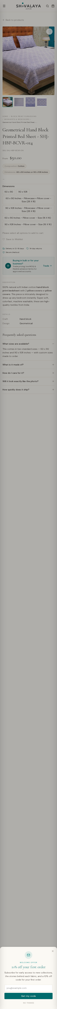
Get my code (28, 996)
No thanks (28, 1003)
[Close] (52, 951)
